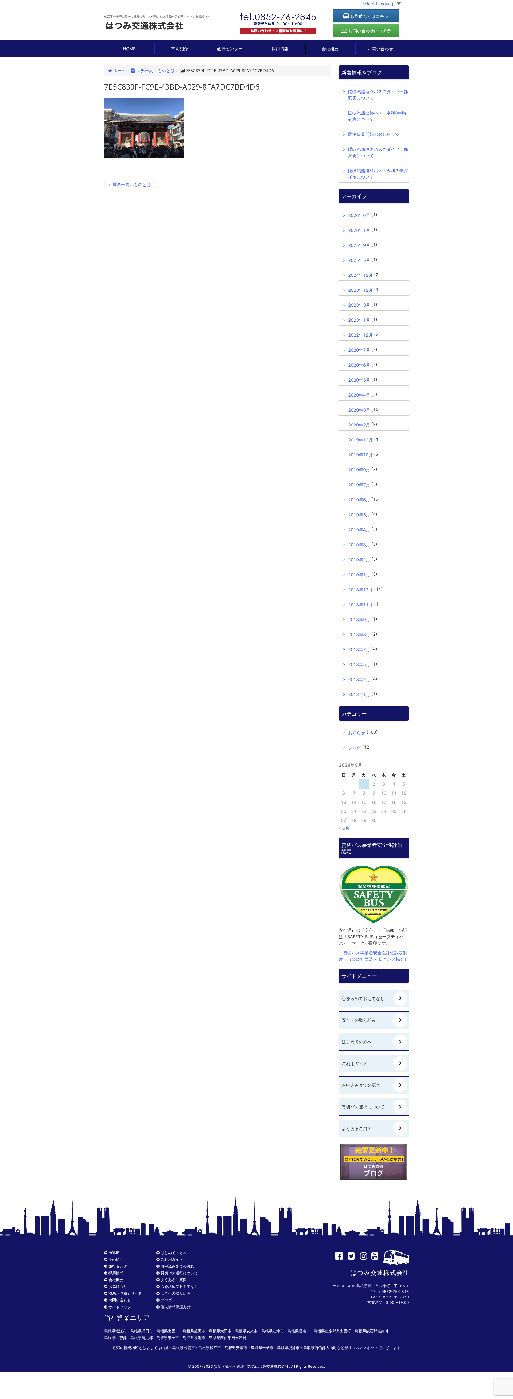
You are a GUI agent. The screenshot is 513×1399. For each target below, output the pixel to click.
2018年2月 (359, 679)
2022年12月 (360, 335)
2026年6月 (359, 215)
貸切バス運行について (363, 1106)
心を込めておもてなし (363, 998)
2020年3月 (359, 410)
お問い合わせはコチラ (369, 31)
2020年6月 (359, 365)
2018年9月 (359, 619)
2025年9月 (359, 245)
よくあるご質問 (357, 1128)
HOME (129, 48)
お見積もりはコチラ (368, 16)
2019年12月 (360, 440)
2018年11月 (360, 604)
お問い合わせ (380, 48)
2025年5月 (359, 260)
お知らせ (356, 732)
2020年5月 (359, 380)
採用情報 (280, 48)
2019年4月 (359, 529)
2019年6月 (359, 499)
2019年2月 (359, 559)
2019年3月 (359, 544)
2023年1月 (359, 320)
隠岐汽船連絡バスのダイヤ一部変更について (378, 95)
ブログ (354, 747)
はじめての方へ (357, 1041)
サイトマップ (119, 1307)
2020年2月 (359, 425)
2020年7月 (359, 350)
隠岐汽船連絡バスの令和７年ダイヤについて (378, 174)
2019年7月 (359, 484)
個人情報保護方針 (176, 1307)
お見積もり (117, 1286)
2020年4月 (359, 395)
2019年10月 (360, 455)
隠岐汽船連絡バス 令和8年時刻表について (377, 116)
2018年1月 (359, 694)
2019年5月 (359, 514)
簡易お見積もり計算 (125, 1293)
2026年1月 (359, 230)
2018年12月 (360, 589)
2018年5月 (359, 664)
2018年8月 (359, 634)
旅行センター (230, 48)
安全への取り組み (359, 1020)
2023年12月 (360, 290)
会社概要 (330, 48)
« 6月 (344, 828)
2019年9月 (359, 469)
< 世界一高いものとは (129, 184)
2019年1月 (359, 574)
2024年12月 (360, 275)
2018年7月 (359, 649)
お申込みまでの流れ (361, 1085)
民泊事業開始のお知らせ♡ (373, 134)
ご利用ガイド (354, 1063)
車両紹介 (179, 48)
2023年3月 (359, 305)
